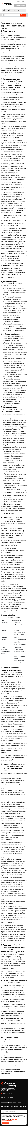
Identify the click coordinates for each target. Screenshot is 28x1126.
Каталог (3, 1097)
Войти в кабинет (20, 5)
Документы (14, 1106)
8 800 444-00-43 (21, 2)
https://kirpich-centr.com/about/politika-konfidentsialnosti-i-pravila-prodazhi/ (13, 1071)
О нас (19, 1102)
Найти (23, 15)
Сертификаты (5, 1106)
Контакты (23, 1106)
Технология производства (8, 1102)
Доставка (10, 1097)
